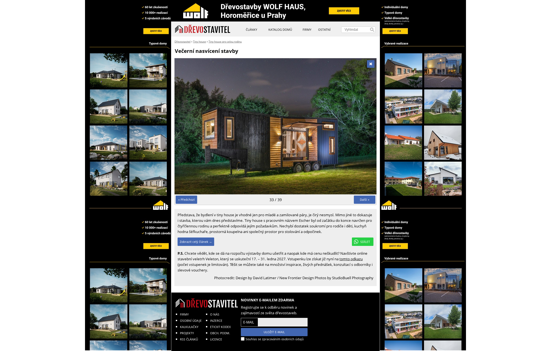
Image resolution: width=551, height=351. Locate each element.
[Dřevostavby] (202, 29)
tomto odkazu (351, 258)
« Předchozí (186, 200)
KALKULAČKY (189, 327)
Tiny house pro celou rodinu (225, 41)
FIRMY (184, 314)
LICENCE (216, 339)
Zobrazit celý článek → (196, 242)
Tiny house (199, 41)
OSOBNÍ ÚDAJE (191, 321)
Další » (364, 200)
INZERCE (216, 321)
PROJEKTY (187, 333)
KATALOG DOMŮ (280, 30)
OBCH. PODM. (220, 333)
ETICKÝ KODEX (220, 327)
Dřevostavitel (182, 41)
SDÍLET (365, 242)
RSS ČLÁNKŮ (189, 339)
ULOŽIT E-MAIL (274, 332)
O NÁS (214, 314)
